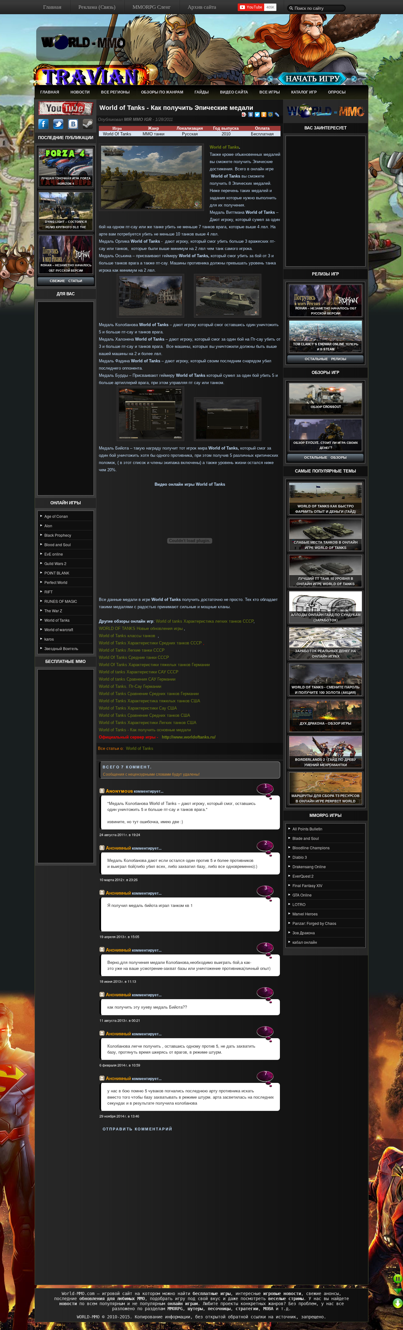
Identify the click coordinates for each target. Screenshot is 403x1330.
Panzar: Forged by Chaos (314, 923)
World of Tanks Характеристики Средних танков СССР (150, 643)
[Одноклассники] (264, 114)
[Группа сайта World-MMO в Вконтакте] (73, 124)
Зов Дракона (303, 932)
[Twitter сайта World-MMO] (58, 124)
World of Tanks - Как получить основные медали (145, 729)
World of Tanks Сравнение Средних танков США (144, 715)
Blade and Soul (305, 838)
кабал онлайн (304, 942)
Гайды (202, 92)
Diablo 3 (299, 857)
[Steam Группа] (88, 124)
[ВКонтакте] (250, 114)
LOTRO (298, 904)
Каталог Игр (304, 92)
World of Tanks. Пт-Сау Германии (130, 686)
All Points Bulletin (307, 828)
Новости (80, 92)
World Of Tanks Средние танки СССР (134, 657)
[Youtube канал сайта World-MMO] (65, 107)
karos (49, 639)
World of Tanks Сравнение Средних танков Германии (149, 693)
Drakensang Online (309, 866)
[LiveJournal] (277, 114)
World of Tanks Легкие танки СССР (132, 650)
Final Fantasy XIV (307, 885)
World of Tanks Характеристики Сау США (138, 708)
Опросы (337, 92)
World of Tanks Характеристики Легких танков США (147, 722)
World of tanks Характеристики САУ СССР (139, 672)
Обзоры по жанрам (162, 92)
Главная (52, 7)
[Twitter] (257, 114)
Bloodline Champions (311, 847)
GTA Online (302, 894)
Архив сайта (202, 7)
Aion (48, 525)
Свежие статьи (66, 281)
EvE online (53, 554)
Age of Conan (56, 516)
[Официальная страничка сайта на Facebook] (43, 124)
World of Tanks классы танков (127, 635)
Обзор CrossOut (326, 407)
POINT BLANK (56, 572)
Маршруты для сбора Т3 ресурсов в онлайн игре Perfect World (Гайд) (326, 801)
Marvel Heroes (305, 913)
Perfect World (55, 582)
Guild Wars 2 (55, 563)
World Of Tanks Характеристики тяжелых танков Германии (154, 664)
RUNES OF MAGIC (60, 601)
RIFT (48, 591)
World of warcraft (58, 629)
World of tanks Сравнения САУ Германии (137, 679)
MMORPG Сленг (152, 7)
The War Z (53, 610)
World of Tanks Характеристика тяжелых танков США (149, 701)
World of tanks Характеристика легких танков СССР (204, 621)
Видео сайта (234, 92)
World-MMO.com (78, 1293)
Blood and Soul (57, 544)
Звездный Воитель (61, 648)
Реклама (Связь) (97, 7)
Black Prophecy (57, 535)
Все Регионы (115, 92)
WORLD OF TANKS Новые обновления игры (141, 628)
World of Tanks (57, 620)
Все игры (269, 92)
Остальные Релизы (325, 359)
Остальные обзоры (325, 457)
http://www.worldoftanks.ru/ (189, 737)
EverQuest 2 (303, 876)
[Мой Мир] (270, 114)
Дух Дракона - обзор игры (325, 723)
